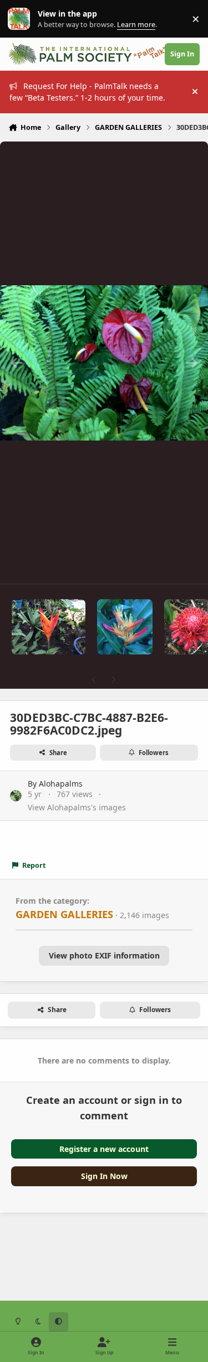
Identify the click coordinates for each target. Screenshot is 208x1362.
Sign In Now (104, 1176)
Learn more (21, 19)
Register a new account (104, 1149)
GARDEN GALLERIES (64, 914)
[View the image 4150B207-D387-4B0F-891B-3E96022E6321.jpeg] (125, 626)
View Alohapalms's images (77, 807)
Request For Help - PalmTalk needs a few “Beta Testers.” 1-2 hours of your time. (87, 92)
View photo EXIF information (104, 955)
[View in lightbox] (104, 363)
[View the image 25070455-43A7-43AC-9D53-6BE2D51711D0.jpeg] (48, 626)
